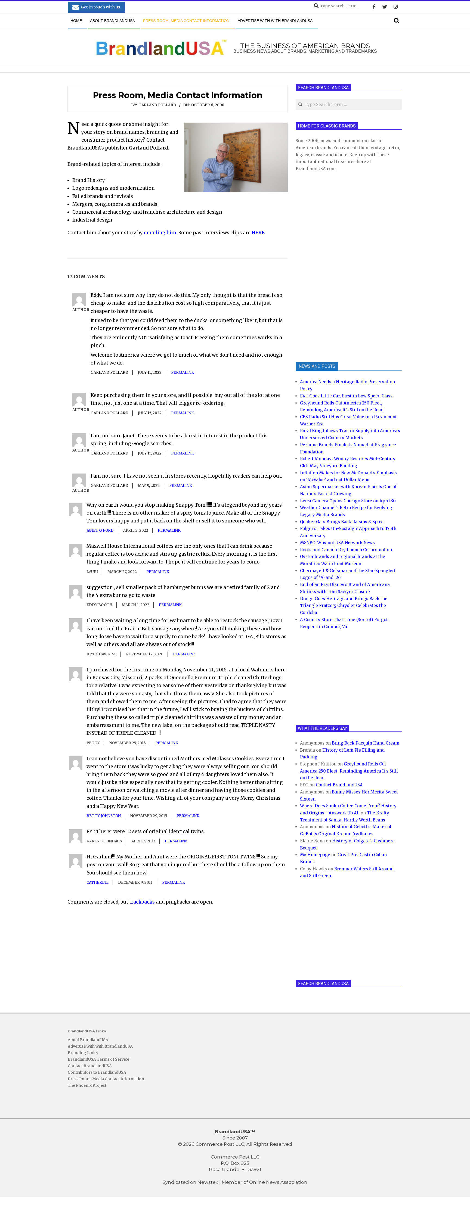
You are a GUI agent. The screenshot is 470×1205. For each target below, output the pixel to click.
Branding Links (83, 1052)
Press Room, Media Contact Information (106, 1078)
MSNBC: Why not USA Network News (337, 542)
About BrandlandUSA (88, 1039)
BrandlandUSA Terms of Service (98, 1059)
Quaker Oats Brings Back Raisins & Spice (342, 521)
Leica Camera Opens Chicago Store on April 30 (348, 500)
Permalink (182, 372)
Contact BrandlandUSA (339, 784)
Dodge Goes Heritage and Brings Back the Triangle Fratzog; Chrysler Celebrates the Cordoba (343, 605)
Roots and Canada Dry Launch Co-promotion (346, 549)
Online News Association (278, 1182)
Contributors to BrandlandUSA (97, 1072)
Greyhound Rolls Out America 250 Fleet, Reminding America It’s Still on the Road (349, 770)
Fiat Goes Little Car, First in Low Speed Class (346, 395)
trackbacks (142, 902)
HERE (258, 233)
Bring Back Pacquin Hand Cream (365, 743)
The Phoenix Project (87, 1085)
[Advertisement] (336, 266)
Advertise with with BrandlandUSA (100, 1046)
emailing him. (160, 233)
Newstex (207, 1182)
